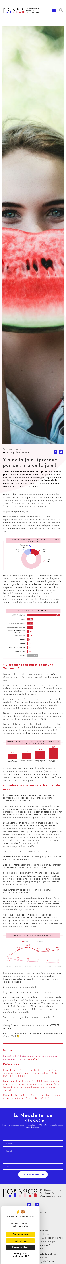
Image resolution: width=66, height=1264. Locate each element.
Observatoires (42, 1234)
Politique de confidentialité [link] (20, 1255)
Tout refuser (20, 1240)
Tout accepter (20, 1234)
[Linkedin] (37, 1205)
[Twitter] (29, 1205)
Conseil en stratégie (45, 1241)
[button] (54, 10)
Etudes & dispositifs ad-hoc (49, 1237)
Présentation (41, 1257)
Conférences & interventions (42, 1247)
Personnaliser (20, 1247)
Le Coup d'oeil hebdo (17, 452)
